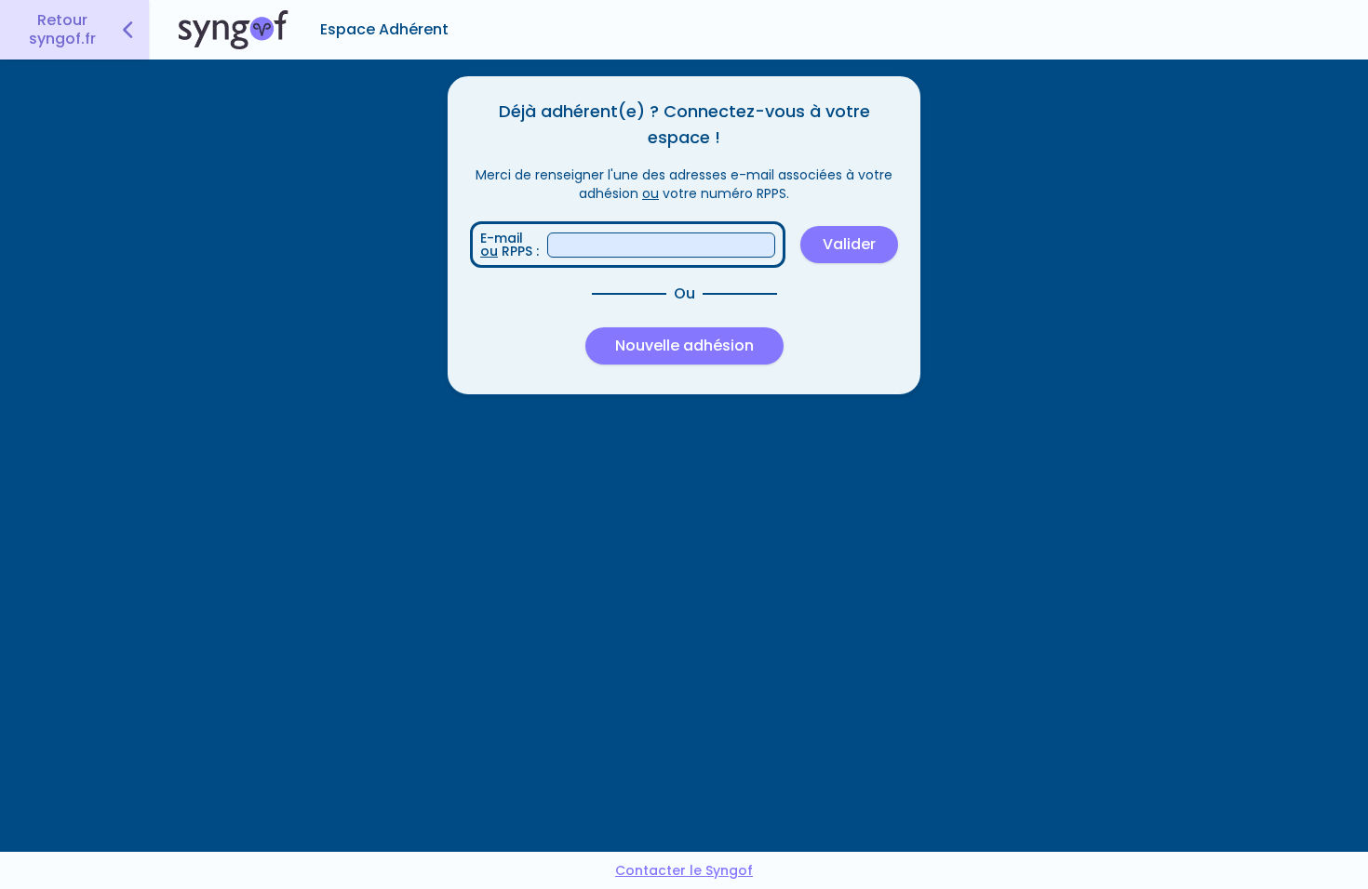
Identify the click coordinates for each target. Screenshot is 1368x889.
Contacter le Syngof (684, 870)
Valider (849, 244)
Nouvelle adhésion (684, 345)
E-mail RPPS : (509, 245)
